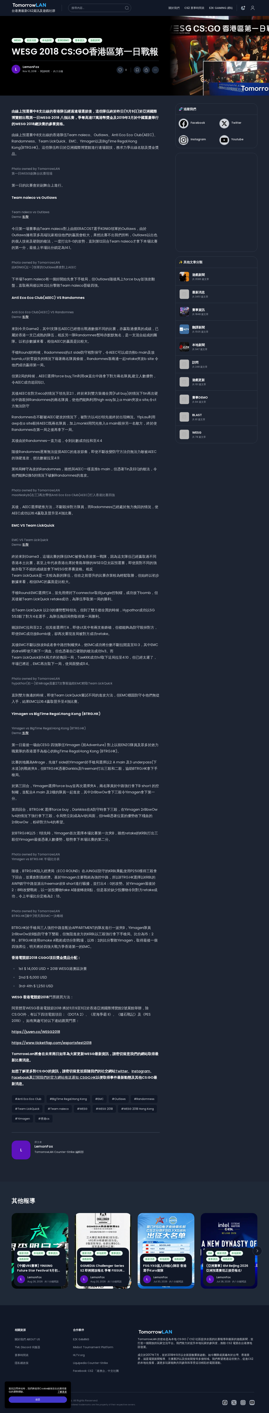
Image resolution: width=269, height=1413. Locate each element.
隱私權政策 (22, 1363)
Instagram (141, 1071)
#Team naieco (58, 1109)
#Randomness (144, 1099)
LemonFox (31, 67)
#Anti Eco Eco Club (28, 1099)
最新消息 (31, 40)
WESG (17, 40)
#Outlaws (119, 1099)
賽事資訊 (79, 40)
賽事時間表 (22, 1355)
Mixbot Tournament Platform (93, 1347)
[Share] (146, 69)
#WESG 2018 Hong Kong (137, 1109)
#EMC (99, 1099)
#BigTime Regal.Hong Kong (68, 1099)
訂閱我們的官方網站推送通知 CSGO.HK (64, 1077)
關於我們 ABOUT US (27, 1339)
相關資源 (20, 1330)
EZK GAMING (81, 1339)
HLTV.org (79, 1355)
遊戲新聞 (95, 40)
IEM (210, 1253)
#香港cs (43, 1119)
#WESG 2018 (104, 1109)
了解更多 (62, 1391)
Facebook (20, 1077)
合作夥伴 (78, 1330)
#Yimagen (22, 1119)
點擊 (25, 217)
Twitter (121, 1071)
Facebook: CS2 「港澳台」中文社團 (96, 1371)
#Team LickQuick (27, 1109)
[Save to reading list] (137, 69)
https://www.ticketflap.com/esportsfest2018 (52, 1042)
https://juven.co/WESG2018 (36, 1031)
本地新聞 (47, 40)
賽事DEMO (63, 40)
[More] (155, 69)
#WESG (82, 1109)
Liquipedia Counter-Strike (90, 1363)
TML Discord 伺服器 (27, 1347)
